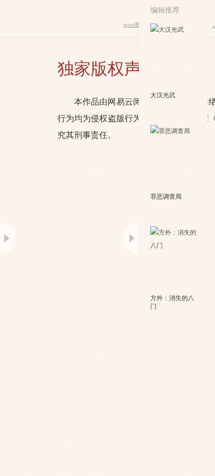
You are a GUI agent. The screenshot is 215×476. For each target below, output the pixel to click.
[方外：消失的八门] (173, 259)
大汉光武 (162, 95)
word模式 (135, 25)
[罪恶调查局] (173, 157)
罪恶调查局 (166, 196)
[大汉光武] (173, 56)
